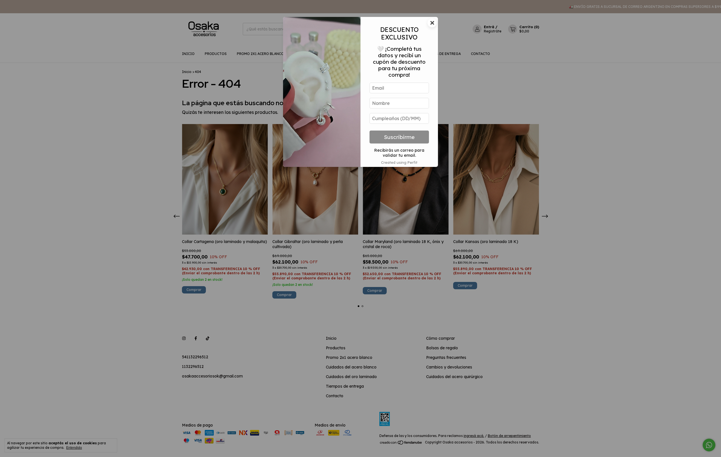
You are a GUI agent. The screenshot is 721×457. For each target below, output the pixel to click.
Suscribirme (399, 137)
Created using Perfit (399, 162)
